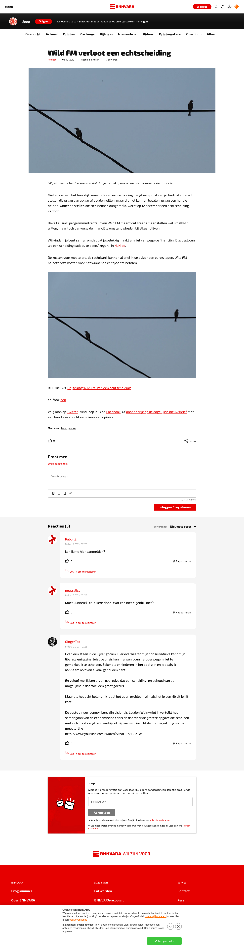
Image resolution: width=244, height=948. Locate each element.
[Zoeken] (216, 7)
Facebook (113, 412)
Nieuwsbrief (128, 34)
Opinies (69, 34)
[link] (64, 427)
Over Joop (194, 34)
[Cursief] (59, 493)
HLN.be (120, 245)
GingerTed (72, 642)
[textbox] (122, 480)
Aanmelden (102, 812)
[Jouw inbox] (223, 7)
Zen (63, 400)
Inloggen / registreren (175, 507)
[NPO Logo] (236, 6)
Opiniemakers (170, 34)
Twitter (72, 412)
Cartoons (87, 34)
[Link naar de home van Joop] (13, 21)
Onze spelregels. (58, 463)
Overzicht (33, 34)
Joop (26, 21)
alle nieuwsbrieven (160, 820)
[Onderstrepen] (64, 493)
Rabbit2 (71, 539)
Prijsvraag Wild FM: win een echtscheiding (99, 388)
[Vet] (53, 493)
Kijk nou (106, 34)
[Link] (70, 493)
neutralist (72, 590)
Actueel (52, 34)
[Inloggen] (229, 7)
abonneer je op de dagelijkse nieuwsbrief (156, 412)
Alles (211, 34)
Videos (148, 34)
